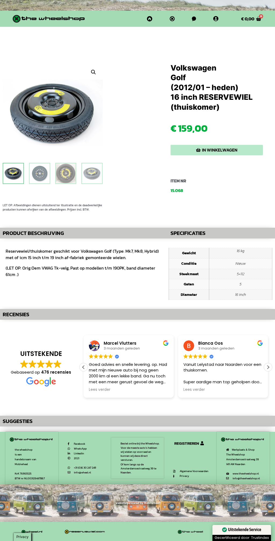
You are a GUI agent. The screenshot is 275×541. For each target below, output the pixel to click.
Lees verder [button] (99, 389)
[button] (93, 72)
